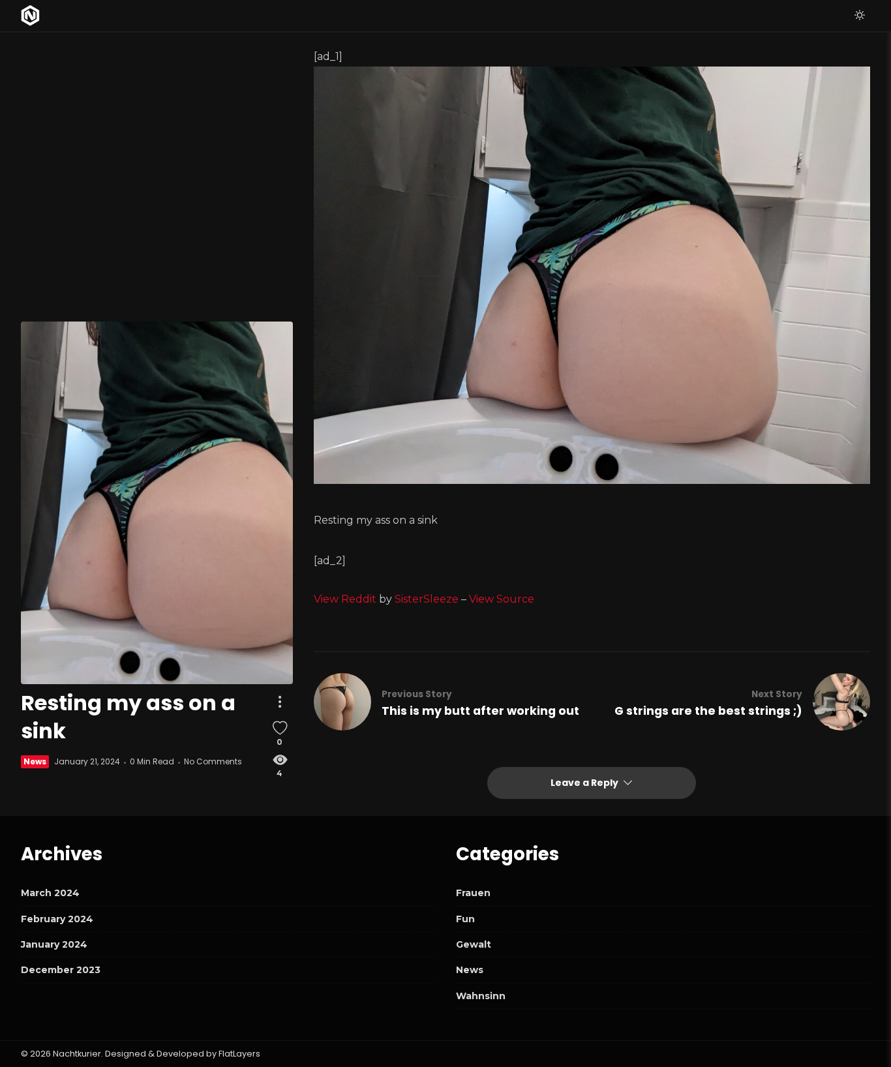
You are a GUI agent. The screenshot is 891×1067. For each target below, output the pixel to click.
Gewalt (473, 944)
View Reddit (345, 599)
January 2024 (54, 944)
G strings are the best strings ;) (708, 711)
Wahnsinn (481, 996)
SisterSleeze (427, 599)
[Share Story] (280, 702)
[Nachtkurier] (30, 15)
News (34, 762)
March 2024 (50, 893)
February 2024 (57, 919)
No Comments (213, 762)
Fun (465, 919)
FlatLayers (239, 1053)
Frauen (473, 893)
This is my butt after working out (480, 711)
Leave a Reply (585, 782)
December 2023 (60, 970)
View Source (501, 599)
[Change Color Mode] (859, 15)
